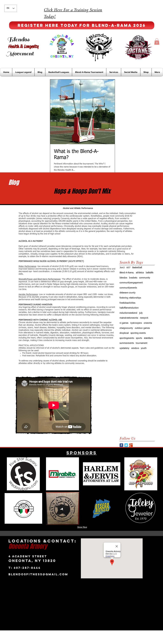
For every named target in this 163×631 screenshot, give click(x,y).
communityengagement (131, 283)
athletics (140, 273)
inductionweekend (128, 313)
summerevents (127, 343)
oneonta (148, 323)
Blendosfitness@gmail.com (38, 574)
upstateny (124, 348)
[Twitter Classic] (126, 445)
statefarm (148, 338)
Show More (82, 527)
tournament (141, 343)
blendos (123, 278)
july (141, 313)
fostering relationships (130, 298)
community (144, 278)
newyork (144, 318)
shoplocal (124, 333)
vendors (135, 348)
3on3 (122, 267)
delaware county (127, 293)
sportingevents (127, 338)
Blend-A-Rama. (127, 273)
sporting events (138, 333)
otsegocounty (126, 328)
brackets (133, 278)
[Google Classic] (131, 445)
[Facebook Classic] (121, 445)
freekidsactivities (127, 303)
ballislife (149, 273)
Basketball (137, 267)
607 (128, 267)
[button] (156, 41)
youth (144, 348)
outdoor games (142, 328)
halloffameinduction (129, 308)
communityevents (128, 288)
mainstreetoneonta (129, 318)
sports (139, 338)
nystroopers (136, 323)
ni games (124, 323)
